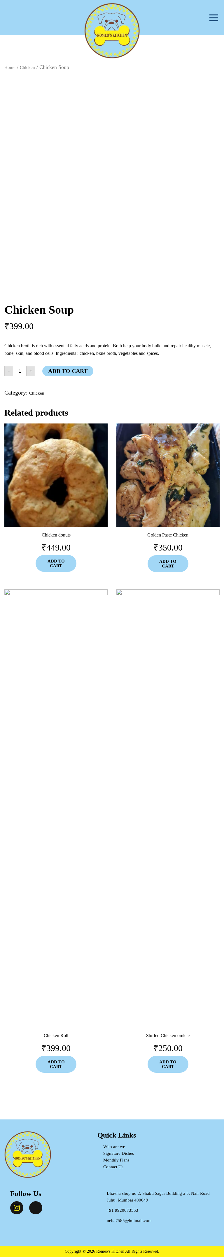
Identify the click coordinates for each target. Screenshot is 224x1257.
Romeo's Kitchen (110, 1251)
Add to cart (68, 371)
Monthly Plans (116, 1160)
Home (9, 67)
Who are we (114, 1146)
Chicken (27, 67)
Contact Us (113, 1166)
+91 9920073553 (122, 1210)
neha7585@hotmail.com (129, 1220)
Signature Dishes (118, 1153)
